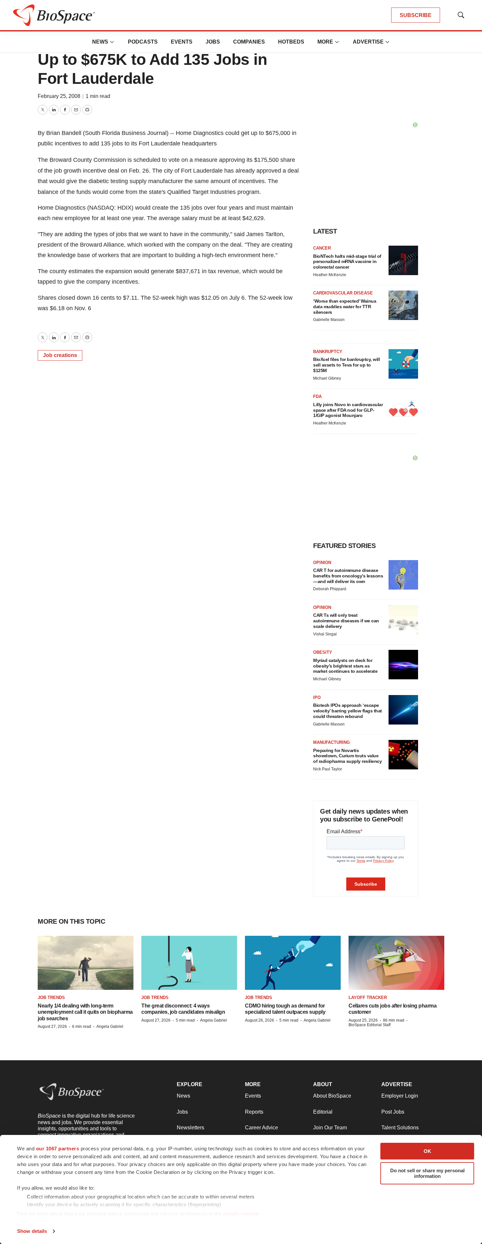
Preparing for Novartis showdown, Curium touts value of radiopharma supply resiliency (347, 756)
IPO (317, 697)
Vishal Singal (325, 634)
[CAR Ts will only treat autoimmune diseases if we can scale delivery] (403, 619)
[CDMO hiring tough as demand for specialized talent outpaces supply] (293, 963)
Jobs (213, 42)
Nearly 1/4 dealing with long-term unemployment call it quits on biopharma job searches (85, 1012)
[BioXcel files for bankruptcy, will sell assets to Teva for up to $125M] (403, 364)
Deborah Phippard (329, 589)
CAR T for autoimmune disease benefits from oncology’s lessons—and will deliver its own (348, 576)
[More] (112, 42)
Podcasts (143, 42)
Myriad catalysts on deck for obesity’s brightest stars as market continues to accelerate (345, 666)
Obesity (322, 652)
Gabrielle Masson (329, 319)
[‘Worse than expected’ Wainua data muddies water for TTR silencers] (403, 305)
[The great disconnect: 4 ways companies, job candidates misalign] (189, 963)
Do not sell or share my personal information (427, 1173)
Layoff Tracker (368, 997)
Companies (249, 42)
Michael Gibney (327, 378)
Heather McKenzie (329, 275)
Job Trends (51, 997)
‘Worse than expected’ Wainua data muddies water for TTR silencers (344, 306)
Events (181, 42)
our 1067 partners (57, 1148)
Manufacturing (331, 742)
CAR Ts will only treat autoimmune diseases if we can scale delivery (346, 621)
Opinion (322, 562)
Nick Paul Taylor (327, 769)
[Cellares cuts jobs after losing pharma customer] (396, 963)
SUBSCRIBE (416, 15)
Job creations (60, 355)
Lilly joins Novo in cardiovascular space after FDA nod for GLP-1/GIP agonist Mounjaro (348, 410)
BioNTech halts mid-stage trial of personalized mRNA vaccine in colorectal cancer (347, 262)
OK (427, 1151)
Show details (32, 1231)
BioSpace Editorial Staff (370, 1025)
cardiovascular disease (343, 293)
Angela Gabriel (109, 1026)
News (100, 42)
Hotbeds (291, 42)
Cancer (322, 248)
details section (241, 1213)
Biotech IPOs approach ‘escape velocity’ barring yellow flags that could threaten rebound (347, 711)
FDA (317, 396)
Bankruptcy (327, 351)
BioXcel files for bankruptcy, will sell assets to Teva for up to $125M (346, 365)
